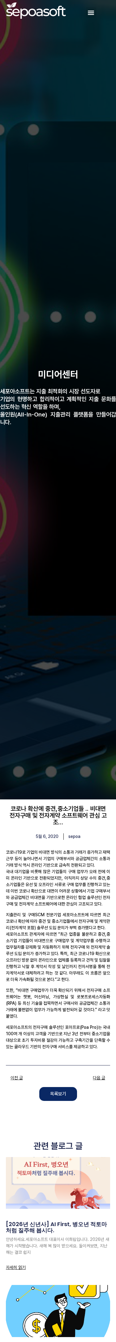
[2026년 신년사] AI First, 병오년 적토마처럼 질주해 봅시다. (56, 1227)
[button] (91, 12)
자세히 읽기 (16, 1267)
